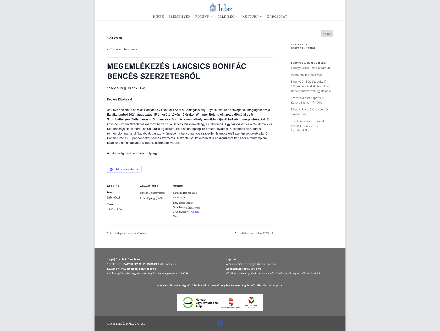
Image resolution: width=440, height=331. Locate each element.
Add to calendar (125, 169)
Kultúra (250, 17)
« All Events (115, 38)
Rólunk (202, 17)
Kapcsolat (277, 17)
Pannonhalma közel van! (306, 75)
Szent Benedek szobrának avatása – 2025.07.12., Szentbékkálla (308, 125)
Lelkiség (226, 17)
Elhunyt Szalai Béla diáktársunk (311, 68)
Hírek (158, 17)
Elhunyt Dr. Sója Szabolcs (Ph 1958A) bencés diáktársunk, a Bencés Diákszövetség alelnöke (311, 86)
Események (180, 17)
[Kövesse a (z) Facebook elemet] (220, 323)
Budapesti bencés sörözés (129, 233)
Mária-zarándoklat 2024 (255, 233)
